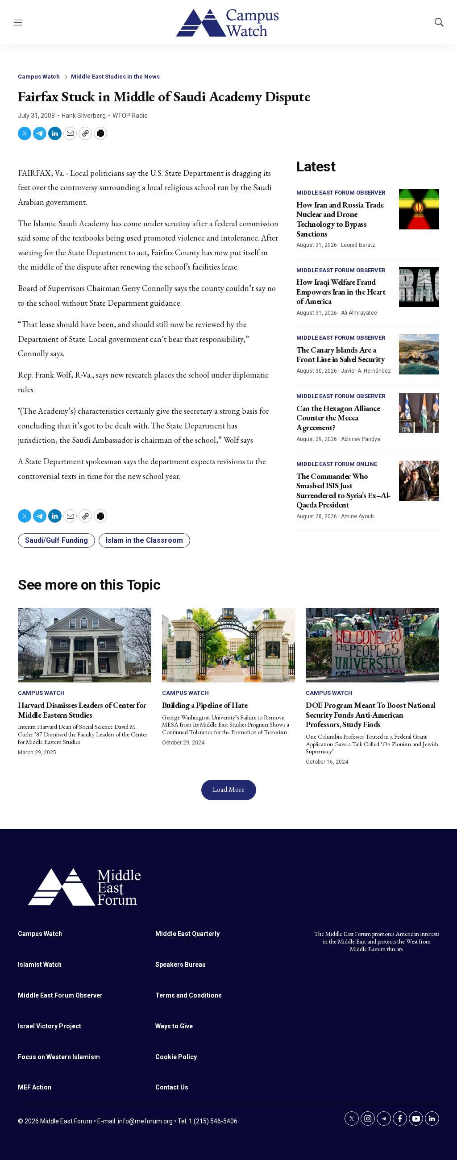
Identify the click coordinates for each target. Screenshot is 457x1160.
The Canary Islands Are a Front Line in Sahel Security (340, 355)
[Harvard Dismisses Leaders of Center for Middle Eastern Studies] (84, 645)
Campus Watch (39, 76)
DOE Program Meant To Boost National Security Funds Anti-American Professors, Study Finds (371, 714)
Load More (229, 789)
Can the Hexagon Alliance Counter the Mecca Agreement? (338, 417)
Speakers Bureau (180, 964)
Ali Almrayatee (359, 313)
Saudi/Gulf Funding (56, 540)
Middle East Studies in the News (115, 76)
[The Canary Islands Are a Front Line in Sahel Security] (419, 354)
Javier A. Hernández (366, 371)
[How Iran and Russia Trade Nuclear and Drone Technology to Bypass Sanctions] (419, 209)
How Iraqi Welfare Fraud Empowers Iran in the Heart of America (340, 291)
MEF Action (34, 1087)
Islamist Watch (40, 964)
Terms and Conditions (188, 995)
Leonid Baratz (358, 245)
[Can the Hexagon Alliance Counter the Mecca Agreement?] (419, 413)
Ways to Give (174, 1026)
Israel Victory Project (49, 1026)
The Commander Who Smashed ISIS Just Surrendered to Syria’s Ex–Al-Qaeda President (343, 490)
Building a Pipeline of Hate (205, 705)
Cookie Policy (176, 1056)
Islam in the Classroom (144, 540)
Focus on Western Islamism (59, 1056)
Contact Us (171, 1087)
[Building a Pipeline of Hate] (228, 645)
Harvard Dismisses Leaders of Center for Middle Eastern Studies (82, 710)
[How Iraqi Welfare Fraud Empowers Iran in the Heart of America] (419, 287)
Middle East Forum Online (336, 464)
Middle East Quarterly (187, 933)
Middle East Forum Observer (340, 192)
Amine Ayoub (357, 516)
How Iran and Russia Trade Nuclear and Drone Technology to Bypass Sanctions (340, 219)
